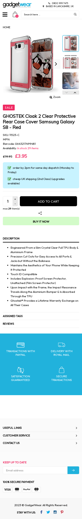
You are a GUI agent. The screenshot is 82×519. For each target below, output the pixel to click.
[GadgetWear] (17, 5)
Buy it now (41, 221)
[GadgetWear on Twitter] (48, 512)
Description (11, 238)
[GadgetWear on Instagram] (55, 512)
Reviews (8, 323)
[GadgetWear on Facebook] (41, 512)
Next (75, 92)
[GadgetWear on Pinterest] (62, 512)
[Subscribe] (73, 470)
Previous (66, 92)
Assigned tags (13, 316)
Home (6, 27)
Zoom (56, 97)
